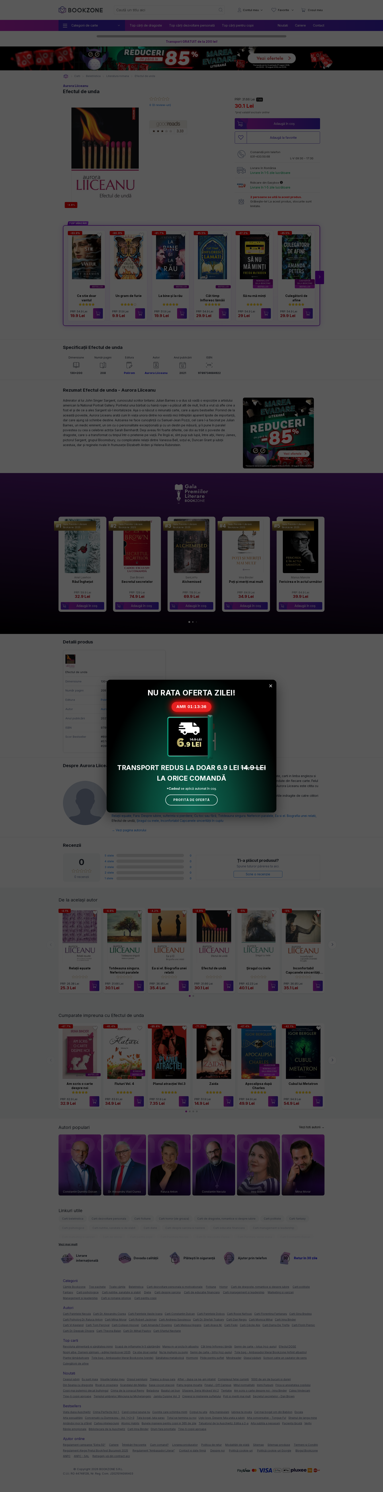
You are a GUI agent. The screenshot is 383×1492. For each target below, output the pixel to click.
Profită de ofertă (191, 800)
